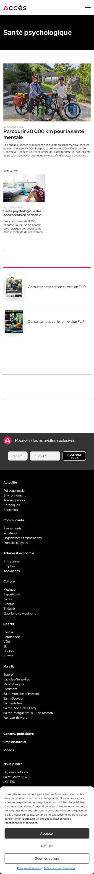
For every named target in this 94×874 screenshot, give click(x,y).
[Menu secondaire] (88, 7)
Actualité (10, 171)
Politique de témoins (29, 868)
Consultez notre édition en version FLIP (57, 287)
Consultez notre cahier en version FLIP (56, 321)
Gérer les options (47, 858)
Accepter (47, 833)
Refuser (47, 846)
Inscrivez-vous (74, 455)
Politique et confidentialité (59, 868)
